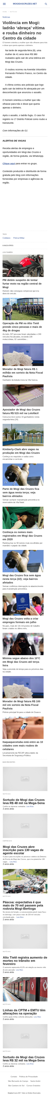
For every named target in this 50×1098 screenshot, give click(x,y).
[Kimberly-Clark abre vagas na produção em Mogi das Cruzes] (23, 435)
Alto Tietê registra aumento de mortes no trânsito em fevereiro (25, 961)
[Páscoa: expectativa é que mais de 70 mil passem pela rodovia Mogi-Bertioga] (25, 881)
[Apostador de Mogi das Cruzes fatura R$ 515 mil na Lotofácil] (23, 395)
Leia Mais (30, 806)
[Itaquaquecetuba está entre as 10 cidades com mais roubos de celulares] (23, 728)
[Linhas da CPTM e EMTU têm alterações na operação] (25, 989)
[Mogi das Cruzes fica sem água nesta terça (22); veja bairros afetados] (23, 561)
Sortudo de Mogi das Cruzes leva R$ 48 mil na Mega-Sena (24, 801)
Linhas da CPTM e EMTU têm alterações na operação (24, 1011)
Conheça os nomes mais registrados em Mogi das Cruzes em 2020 (22, 536)
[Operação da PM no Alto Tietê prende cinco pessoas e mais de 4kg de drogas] (23, 309)
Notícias (13, 11)
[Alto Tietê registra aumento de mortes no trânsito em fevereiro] (25, 936)
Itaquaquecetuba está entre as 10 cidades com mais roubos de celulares (23, 746)
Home (5, 11)
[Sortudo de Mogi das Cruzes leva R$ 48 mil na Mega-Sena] (25, 779)
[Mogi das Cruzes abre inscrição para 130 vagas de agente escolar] (25, 826)
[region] (25, 208)
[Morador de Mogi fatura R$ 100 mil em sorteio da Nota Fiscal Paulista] (23, 687)
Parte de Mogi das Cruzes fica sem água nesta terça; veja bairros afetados (21, 492)
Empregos (7, 841)
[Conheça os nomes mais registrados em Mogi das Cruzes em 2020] (23, 518)
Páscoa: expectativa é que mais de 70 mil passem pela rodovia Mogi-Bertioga (23, 905)
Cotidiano (6, 238)
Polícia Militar (18, 238)
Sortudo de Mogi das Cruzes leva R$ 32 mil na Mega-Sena (24, 1058)
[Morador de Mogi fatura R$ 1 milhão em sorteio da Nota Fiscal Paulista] (23, 355)
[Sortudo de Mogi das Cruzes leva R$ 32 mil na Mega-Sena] (25, 1036)
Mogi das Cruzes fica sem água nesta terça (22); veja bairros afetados (22, 579)
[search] (45, 3)
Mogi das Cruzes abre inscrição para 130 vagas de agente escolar (23, 850)
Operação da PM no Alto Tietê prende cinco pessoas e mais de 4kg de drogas (22, 327)
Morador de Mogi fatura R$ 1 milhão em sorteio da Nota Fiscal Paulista (23, 373)
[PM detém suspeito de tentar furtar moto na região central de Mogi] (23, 266)
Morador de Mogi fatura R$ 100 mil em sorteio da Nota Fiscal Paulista (21, 705)
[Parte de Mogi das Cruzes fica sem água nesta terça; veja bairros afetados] (23, 474)
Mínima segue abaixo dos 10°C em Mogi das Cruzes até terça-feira (21, 662)
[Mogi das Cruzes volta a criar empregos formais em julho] (23, 604)
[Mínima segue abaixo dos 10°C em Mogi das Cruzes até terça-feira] (23, 644)
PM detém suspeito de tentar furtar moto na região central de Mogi (22, 284)
